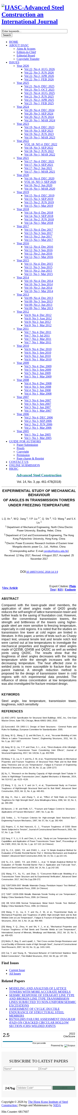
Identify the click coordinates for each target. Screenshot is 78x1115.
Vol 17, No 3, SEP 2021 (38, 164)
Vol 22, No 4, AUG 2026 (39, 69)
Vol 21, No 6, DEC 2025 (39, 86)
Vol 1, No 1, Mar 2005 (37, 438)
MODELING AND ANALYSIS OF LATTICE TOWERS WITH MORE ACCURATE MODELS (40, 990)
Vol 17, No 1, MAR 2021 (39, 171)
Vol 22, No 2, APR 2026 (39, 76)
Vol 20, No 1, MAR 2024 (39, 120)
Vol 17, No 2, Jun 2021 (38, 168)
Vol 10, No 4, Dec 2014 (38, 280)
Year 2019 (23, 192)
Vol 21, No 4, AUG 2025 (39, 93)
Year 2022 (23, 140)
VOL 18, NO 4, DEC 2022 (40, 144)
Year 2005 (23, 431)
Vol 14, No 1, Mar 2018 (38, 222)
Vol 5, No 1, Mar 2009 (37, 376)
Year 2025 (23, 82)
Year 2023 (23, 123)
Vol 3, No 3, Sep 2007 (37, 403)
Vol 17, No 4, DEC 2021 (39, 161)
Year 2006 (23, 414)
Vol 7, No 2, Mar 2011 (37, 339)
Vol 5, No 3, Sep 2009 (37, 369)
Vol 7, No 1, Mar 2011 (37, 342)
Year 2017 (23, 226)
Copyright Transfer (28, 59)
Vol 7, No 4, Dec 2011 (37, 332)
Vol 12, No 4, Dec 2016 (38, 246)
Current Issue (17, 970)
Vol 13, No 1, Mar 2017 (38, 240)
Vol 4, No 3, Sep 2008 (37, 386)
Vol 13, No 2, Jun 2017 (38, 236)
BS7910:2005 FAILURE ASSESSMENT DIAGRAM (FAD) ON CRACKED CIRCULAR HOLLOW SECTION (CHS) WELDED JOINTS (42, 1022)
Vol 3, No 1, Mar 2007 (37, 410)
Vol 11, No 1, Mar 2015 (38, 274)
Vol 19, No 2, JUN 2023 (39, 134)
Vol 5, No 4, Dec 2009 (37, 366)
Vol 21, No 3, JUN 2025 (39, 96)
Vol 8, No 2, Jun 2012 (37, 321)
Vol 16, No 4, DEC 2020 (39, 178)
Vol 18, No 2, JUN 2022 (39, 151)
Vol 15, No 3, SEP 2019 (38, 199)
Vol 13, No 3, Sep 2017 (38, 233)
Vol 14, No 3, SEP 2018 (38, 216)
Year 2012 (23, 311)
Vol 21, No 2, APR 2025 (39, 100)
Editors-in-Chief (26, 52)
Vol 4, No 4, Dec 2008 (37, 383)
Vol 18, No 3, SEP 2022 (38, 147)
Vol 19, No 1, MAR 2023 (39, 137)
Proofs (20, 448)
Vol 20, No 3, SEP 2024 (38, 113)
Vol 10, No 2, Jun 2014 (38, 287)
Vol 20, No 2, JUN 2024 (39, 117)
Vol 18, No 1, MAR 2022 (39, 154)
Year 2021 (23, 158)
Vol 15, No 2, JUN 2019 (39, 202)
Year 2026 (23, 65)
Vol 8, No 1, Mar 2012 (37, 325)
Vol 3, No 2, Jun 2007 (37, 407)
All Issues (15, 973)
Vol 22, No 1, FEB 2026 (39, 79)
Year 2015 (23, 260)
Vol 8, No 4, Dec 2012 (37, 315)
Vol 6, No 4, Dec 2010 (37, 349)
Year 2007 (23, 397)
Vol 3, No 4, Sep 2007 (37, 400)
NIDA (57, 1105)
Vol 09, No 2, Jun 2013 (38, 304)
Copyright (23, 451)
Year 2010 (23, 345)
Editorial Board (26, 55)
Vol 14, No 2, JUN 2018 (39, 219)
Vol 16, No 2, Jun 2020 (38, 185)
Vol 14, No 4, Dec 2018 (38, 212)
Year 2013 (23, 294)
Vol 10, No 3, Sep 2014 (38, 284)
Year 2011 (23, 328)
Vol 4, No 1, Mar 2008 (37, 393)
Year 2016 (23, 243)
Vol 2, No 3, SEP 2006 (38, 421)
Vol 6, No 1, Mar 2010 (37, 359)
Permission (23, 455)
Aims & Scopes (26, 48)
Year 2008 (23, 380)
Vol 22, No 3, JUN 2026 (39, 72)
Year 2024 (23, 106)
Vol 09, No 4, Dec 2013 (38, 298)
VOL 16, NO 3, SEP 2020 (40, 181)
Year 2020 (23, 175)
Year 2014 (23, 277)
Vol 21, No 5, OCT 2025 (39, 89)
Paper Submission (27, 444)
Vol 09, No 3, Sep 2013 (38, 301)
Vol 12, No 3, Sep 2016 (38, 250)
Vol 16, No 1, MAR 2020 (39, 188)
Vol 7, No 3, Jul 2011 (37, 335)
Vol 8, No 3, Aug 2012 (38, 318)
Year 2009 (23, 362)
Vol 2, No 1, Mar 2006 (37, 427)
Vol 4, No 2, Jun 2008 (37, 390)
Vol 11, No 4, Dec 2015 (38, 263)
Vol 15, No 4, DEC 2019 (39, 195)
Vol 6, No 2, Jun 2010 (37, 356)
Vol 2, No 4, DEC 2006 (38, 417)
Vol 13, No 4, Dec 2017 (38, 229)
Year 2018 (23, 209)
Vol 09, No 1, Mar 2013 (38, 308)
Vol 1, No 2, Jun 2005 (37, 434)
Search (7, 35)
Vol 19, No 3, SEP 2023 (38, 130)
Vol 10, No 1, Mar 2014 (38, 291)
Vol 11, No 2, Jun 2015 (38, 270)
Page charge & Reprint (30, 458)
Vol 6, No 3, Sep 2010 (37, 352)
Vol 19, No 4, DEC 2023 (39, 127)
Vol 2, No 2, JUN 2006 (38, 424)
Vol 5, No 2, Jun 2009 (37, 373)
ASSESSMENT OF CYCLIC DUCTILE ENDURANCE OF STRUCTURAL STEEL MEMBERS (36, 1012)
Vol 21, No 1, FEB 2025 (39, 103)
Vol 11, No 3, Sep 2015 (38, 267)
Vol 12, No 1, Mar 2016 (38, 257)
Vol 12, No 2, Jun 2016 (38, 253)
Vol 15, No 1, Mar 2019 (38, 205)
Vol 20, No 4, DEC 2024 (39, 110)
